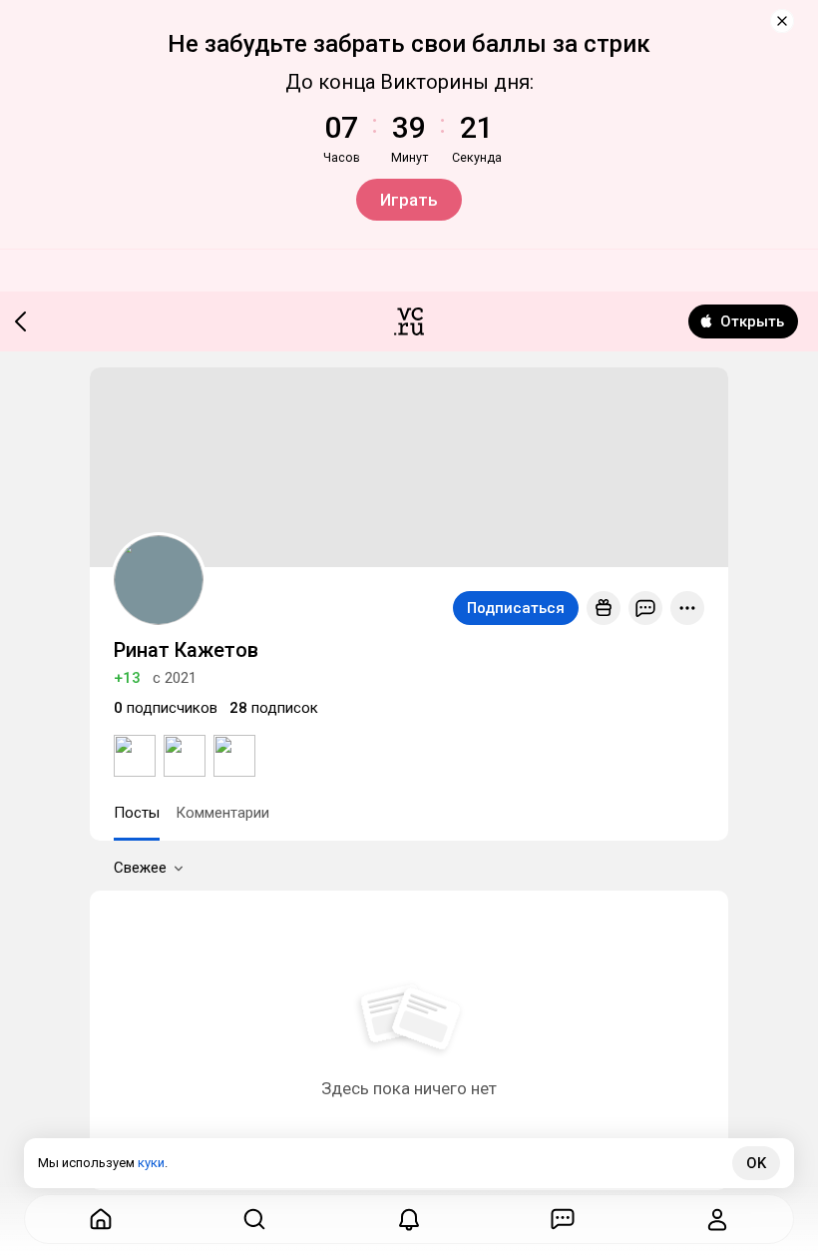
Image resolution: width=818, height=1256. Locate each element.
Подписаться (516, 608)
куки (151, 1162)
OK (756, 1163)
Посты (137, 813)
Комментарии (222, 813)
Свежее (140, 868)
